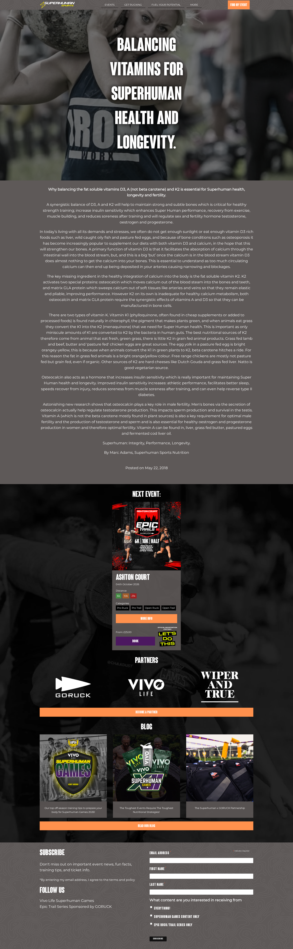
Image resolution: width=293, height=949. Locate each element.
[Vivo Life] (146, 688)
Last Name (157, 885)
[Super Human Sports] (57, 5)
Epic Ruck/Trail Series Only (173, 925)
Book (135, 641)
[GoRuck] (73, 688)
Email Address (160, 853)
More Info (146, 619)
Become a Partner (146, 712)
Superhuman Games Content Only (176, 917)
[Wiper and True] (219, 688)
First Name (158, 869)
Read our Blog (146, 826)
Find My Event (238, 5)
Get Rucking (133, 4)
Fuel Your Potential (166, 4)
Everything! (162, 908)
